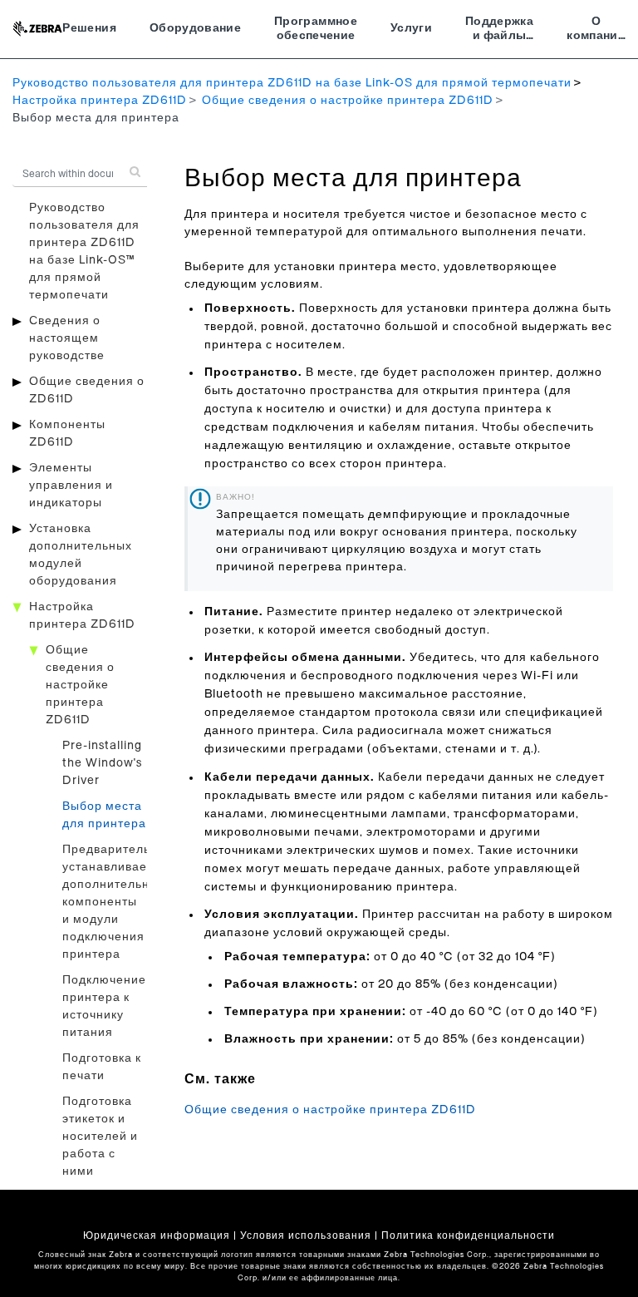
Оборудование (195, 28)
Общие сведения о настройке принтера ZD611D (347, 100)
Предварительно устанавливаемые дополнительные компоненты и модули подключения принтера (117, 902)
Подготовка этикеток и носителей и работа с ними (100, 1136)
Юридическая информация (156, 1235)
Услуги (411, 28)
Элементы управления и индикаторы (71, 485)
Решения (88, 28)
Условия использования (305, 1235)
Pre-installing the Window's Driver (102, 763)
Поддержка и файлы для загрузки (499, 31)
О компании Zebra (596, 31)
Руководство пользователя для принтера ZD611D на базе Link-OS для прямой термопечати (292, 83)
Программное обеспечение (315, 29)
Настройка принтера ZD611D (99, 100)
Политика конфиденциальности (468, 1235)
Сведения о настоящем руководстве (67, 338)
